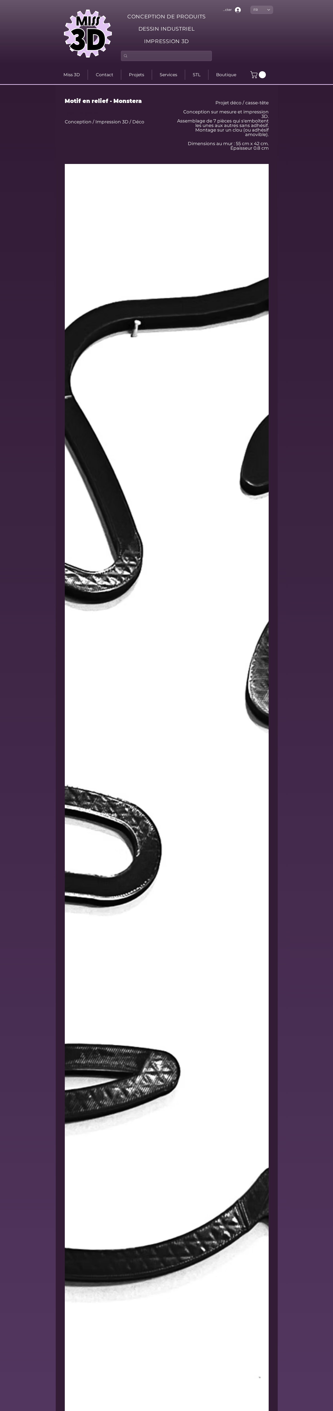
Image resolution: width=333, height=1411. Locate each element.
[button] (259, 74)
